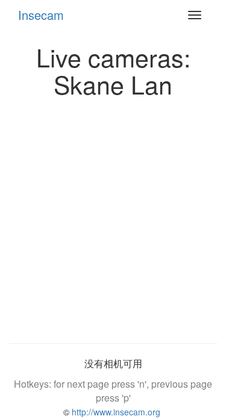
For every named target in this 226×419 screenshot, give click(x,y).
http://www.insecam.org (114, 412)
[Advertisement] (113, 217)
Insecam (41, 14)
